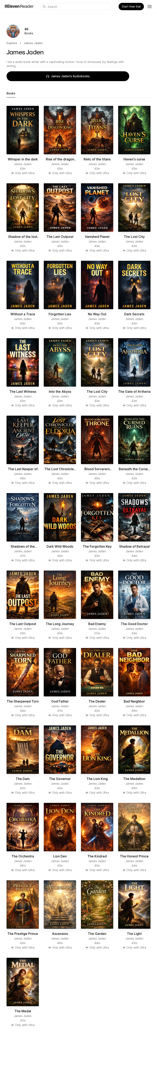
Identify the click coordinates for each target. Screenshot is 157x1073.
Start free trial (131, 6)
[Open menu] (150, 6)
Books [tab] (11, 93)
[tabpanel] (78, 566)
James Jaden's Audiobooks (70, 76)
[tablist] (78, 93)
